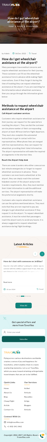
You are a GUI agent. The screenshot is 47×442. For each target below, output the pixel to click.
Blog (6, 397)
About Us (8, 392)
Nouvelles (28, 397)
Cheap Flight (9, 401)
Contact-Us (9, 409)
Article (20, 26)
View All (23, 305)
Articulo (27, 392)
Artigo (26, 401)
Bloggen (27, 405)
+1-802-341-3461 (14, 426)
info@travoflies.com (15, 422)
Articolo (27, 409)
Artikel (27, 388)
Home (11, 26)
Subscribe (23, 339)
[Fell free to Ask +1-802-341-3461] (42, 437)
